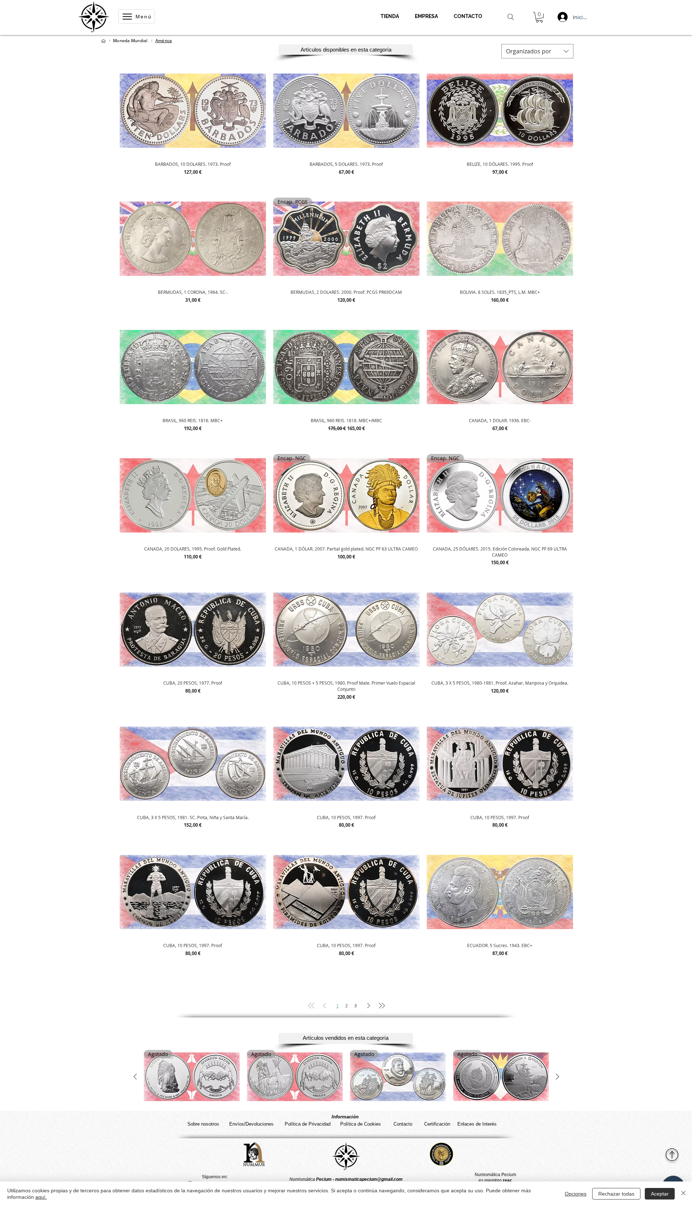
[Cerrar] (683, 1193)
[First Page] (311, 1005)
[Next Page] (368, 1005)
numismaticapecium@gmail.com (369, 1179)
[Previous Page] (324, 1005)
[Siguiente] (558, 1077)
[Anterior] (135, 1077)
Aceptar (660, 1194)
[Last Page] (381, 1005)
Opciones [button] (575, 1194)
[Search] (510, 17)
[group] (346, 1077)
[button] (539, 17)
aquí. (41, 1197)
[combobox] (537, 51)
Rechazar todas (616, 1194)
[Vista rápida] (193, 110)
